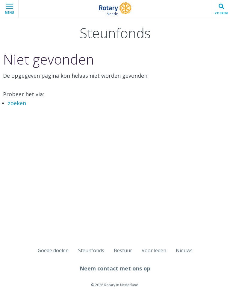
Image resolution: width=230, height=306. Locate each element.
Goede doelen (53, 250)
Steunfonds (91, 250)
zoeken (17, 103)
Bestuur (123, 250)
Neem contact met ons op (115, 268)
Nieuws (184, 250)
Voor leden (154, 250)
